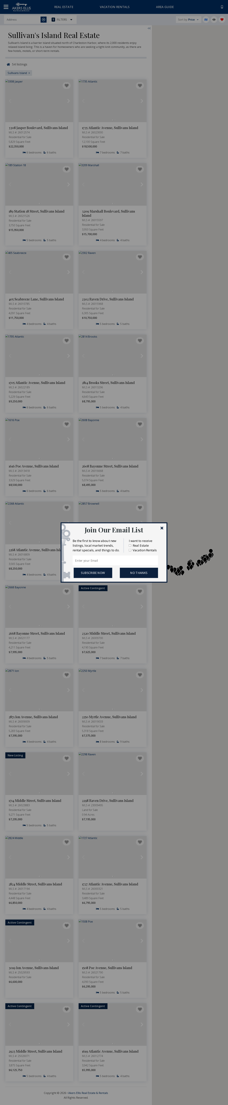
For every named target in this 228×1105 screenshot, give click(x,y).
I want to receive (140, 541)
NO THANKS (139, 573)
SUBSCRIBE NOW (93, 573)
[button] (114, 530)
